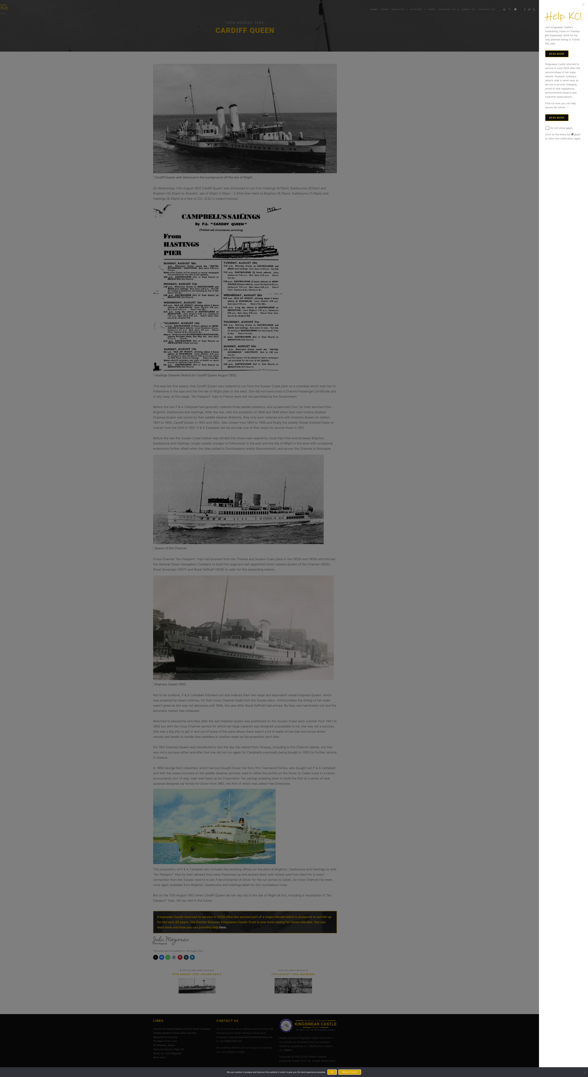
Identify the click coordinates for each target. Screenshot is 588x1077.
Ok (332, 1072)
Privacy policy (350, 1072)
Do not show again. (561, 127)
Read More (557, 53)
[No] (584, 1072)
